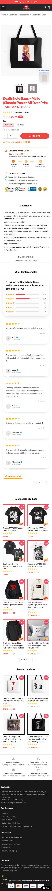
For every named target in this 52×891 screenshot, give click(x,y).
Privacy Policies (7, 820)
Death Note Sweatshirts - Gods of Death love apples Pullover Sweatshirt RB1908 (13, 645)
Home (3, 15)
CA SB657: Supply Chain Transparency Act (17, 826)
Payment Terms (7, 841)
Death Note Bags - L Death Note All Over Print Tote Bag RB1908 (13, 700)
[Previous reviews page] (35, 482)
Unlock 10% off (5, 880)
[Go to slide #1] (20, 88)
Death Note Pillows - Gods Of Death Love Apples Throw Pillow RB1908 (38, 645)
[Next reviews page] (47, 482)
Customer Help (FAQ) (10, 851)
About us (5, 813)
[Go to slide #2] (32, 88)
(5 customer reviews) (21, 112)
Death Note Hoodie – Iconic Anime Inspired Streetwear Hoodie (13, 604)
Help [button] (47, 888)
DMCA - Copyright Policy (11, 823)
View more (26, 660)
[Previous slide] (4, 50)
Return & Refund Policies (11, 844)
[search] (44, 7)
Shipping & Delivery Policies (12, 837)
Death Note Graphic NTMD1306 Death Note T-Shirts (12, 566)
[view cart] (48, 7)
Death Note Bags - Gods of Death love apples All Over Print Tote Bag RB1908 (37, 739)
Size (4, 121)
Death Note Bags (39, 15)
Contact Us (6, 847)
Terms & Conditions (9, 816)
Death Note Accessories (19, 15)
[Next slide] (47, 50)
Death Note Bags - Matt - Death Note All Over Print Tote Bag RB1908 (12, 739)
